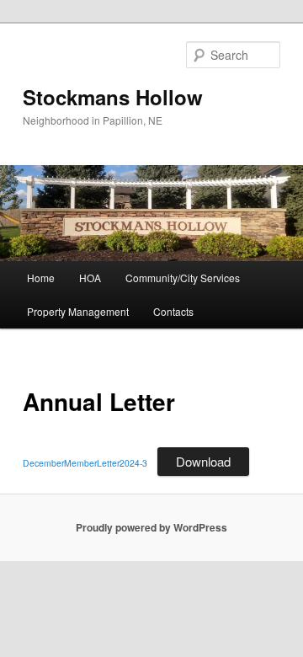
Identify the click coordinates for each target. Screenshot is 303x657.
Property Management (78, 311)
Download (203, 461)
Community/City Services (182, 277)
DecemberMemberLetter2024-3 (85, 463)
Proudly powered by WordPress (151, 527)
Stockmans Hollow (113, 97)
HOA (90, 277)
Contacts (173, 311)
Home (41, 277)
